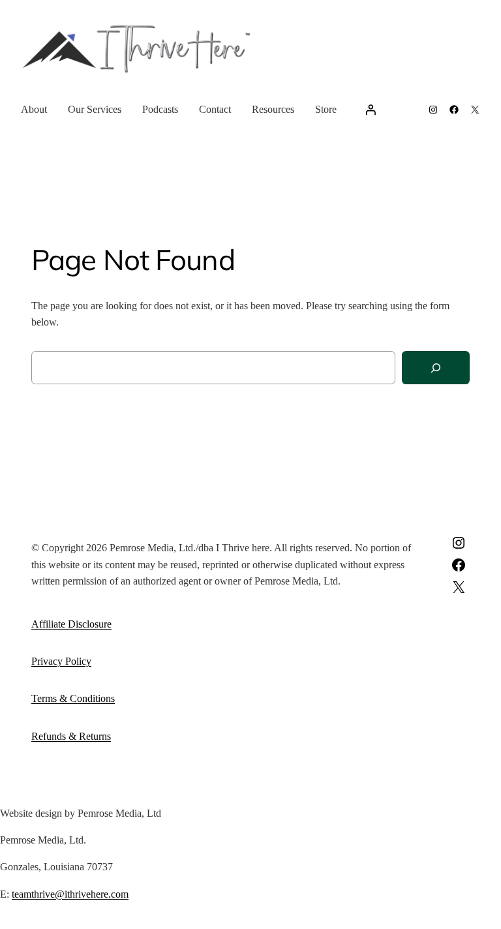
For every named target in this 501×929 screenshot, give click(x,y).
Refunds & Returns (71, 736)
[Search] (436, 367)
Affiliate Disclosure (71, 624)
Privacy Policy (61, 661)
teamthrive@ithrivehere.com (70, 894)
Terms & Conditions (73, 698)
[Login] (370, 110)
